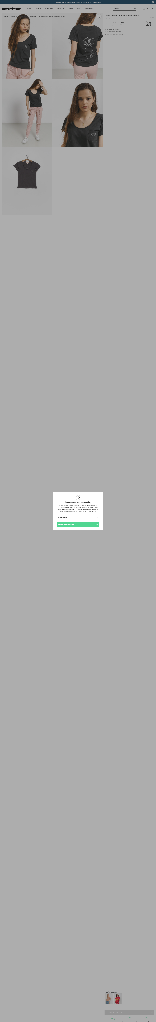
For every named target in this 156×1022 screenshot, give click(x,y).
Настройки (62, 518)
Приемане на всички (66, 524)
